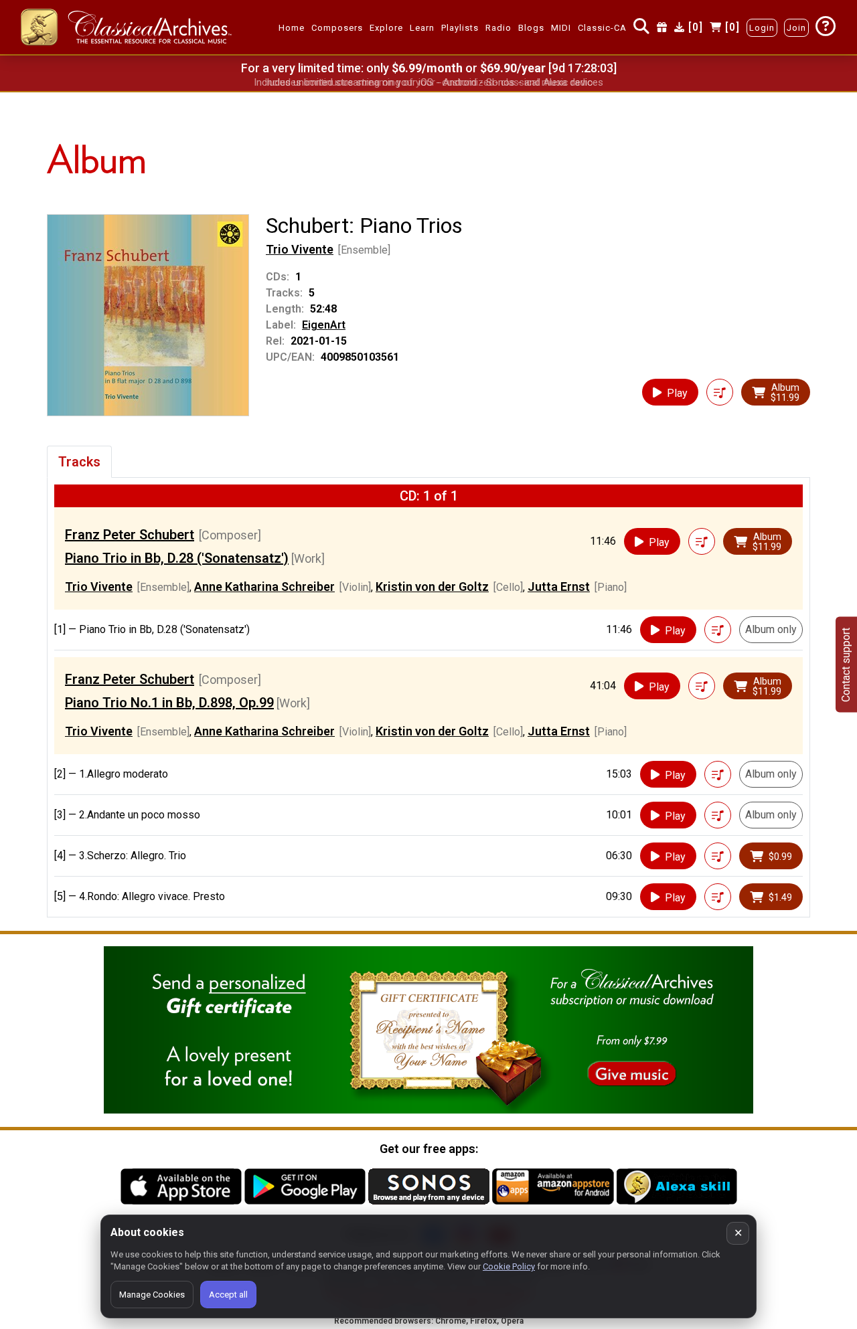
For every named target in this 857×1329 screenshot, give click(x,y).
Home (292, 28)
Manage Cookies (152, 1295)
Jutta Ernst (559, 587)
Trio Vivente (299, 249)
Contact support (846, 665)
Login (762, 28)
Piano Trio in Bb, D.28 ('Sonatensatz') (177, 558)
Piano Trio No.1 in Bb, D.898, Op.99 (169, 703)
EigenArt (323, 325)
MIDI (561, 28)
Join (796, 28)
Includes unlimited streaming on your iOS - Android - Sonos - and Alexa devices (428, 82)
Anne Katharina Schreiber (264, 587)
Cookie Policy (509, 1266)
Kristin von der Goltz (432, 587)
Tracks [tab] (79, 462)
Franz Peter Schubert (129, 535)
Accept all (228, 1295)
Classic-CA (602, 28)
